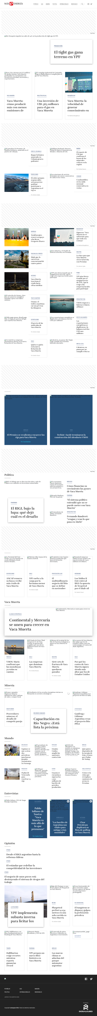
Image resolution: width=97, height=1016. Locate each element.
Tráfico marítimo (35, 298)
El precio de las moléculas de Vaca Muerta (37, 325)
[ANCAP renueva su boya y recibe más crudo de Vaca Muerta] (14, 563)
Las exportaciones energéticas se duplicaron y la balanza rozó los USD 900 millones (82, 327)
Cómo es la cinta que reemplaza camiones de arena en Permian (87, 778)
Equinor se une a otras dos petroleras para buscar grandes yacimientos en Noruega (26, 756)
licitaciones (14, 907)
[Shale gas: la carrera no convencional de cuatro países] (16, 259)
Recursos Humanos (39, 713)
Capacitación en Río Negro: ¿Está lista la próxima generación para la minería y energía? (48, 727)
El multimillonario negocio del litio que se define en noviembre (60, 583)
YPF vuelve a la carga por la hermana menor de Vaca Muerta (37, 582)
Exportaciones (35, 319)
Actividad (82, 817)
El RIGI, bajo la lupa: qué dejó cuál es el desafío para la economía (25, 514)
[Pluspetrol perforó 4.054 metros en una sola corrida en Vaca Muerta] (60, 893)
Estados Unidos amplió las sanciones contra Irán (56, 753)
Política (55, 4)
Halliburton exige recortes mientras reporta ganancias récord (13, 959)
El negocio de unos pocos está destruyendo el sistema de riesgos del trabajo (24, 879)
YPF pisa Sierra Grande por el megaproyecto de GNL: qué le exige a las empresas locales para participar (83, 282)
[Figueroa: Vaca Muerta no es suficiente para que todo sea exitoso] (62, 237)
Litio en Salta (78, 709)
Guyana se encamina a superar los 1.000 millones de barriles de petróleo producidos (56, 780)
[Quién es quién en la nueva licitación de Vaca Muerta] (16, 348)
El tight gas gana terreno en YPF (68, 54)
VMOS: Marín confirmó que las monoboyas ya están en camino (13, 666)
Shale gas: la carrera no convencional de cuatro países (37, 260)
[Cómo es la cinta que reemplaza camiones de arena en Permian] (72, 774)
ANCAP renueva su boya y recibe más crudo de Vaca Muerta (14, 582)
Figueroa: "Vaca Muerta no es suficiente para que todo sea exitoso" (82, 236)
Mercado (25, 430)
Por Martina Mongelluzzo (74, 115)
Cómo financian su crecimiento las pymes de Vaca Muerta (79, 489)
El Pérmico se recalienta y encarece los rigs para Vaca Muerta (26, 436)
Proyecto (8, 657)
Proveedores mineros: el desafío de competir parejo (14, 717)
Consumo (78, 176)
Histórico (33, 275)
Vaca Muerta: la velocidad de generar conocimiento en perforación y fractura (78, 109)
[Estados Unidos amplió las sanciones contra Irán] (42, 750)
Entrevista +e (59, 817)
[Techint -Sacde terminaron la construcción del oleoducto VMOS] (71, 411)
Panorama (14, 502)
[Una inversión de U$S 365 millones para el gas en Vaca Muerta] (48, 82)
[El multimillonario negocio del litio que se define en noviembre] (60, 563)
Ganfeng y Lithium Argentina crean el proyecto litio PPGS (82, 718)
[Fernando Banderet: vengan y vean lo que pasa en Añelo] (57, 517)
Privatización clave (57, 573)
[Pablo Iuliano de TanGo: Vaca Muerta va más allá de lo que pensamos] (16, 819)
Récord (54, 902)
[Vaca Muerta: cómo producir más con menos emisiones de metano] (18, 82)
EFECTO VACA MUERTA (81, 317)
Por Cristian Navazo (81, 169)
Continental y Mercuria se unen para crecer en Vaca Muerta (29, 625)
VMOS (71, 430)
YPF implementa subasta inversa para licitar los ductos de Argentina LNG (24, 921)
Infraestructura (80, 299)
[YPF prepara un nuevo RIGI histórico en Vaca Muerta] (37, 938)
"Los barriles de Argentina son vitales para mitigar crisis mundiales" (59, 827)
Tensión (8, 948)
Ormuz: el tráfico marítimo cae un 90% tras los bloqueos (38, 305)
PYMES (78, 272)
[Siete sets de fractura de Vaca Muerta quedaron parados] (60, 647)
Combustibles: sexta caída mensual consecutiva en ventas (82, 184)
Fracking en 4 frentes (36, 253)
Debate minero (10, 709)
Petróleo (35, 4)
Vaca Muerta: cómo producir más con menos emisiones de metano (17, 107)
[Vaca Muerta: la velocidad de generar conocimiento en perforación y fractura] (78, 82)
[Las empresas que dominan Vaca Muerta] (37, 647)
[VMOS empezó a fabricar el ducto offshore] (62, 304)
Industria (78, 252)
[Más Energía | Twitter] (91, 4)
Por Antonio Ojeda (35, 195)
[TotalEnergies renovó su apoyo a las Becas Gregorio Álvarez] (16, 237)
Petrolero (54, 744)
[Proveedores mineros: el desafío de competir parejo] (14, 699)
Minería (48, 4)
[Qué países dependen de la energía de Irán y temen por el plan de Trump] (72, 750)
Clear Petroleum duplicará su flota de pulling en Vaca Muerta (82, 827)
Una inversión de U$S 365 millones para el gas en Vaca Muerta (48, 105)
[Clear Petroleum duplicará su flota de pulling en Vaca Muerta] (83, 807)
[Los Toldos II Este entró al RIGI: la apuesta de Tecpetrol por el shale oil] (82, 563)
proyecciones (34, 174)
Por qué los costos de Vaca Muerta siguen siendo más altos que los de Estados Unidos (82, 668)
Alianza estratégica (15, 614)
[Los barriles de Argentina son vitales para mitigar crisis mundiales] (60, 807)
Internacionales (64, 4)
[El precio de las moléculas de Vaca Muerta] (16, 326)
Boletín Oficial (42, 95)
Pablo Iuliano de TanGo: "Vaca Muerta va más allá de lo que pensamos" (37, 819)
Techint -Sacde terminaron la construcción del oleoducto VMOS (71, 436)
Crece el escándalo (36, 151)
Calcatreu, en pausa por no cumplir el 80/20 (83, 349)
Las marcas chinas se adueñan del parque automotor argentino (58, 959)
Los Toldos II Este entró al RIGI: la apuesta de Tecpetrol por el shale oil (82, 583)
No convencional (79, 902)
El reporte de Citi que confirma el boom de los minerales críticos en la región (81, 158)
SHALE (30, 657)
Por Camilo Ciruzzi (35, 355)
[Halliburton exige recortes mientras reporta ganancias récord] (14, 938)
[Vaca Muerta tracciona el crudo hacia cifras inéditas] (16, 281)
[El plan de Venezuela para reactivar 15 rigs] (12, 774)
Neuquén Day (71, 95)
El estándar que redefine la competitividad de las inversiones (24, 867)
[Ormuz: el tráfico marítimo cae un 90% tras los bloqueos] (16, 304)
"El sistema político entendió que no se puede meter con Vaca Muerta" (78, 503)
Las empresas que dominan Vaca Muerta (35, 664)
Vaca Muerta (10, 95)
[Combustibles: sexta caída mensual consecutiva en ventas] (62, 183)
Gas (42, 4)
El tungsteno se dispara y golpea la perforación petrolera (82, 911)
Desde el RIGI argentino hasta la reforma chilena (23, 856)
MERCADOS (69, 481)
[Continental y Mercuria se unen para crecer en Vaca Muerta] (74, 622)
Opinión (8, 850)
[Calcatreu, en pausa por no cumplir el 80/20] (62, 348)
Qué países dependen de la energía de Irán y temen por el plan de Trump (87, 754)
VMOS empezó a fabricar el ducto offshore (83, 305)
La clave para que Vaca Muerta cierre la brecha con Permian (83, 259)
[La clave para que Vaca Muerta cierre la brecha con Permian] (62, 259)
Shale (30, 573)
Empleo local (80, 343)
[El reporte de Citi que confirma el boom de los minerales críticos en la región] (62, 157)
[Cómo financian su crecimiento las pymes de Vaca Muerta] (57, 486)
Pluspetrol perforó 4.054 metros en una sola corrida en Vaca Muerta (59, 912)
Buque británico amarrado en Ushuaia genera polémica (37, 158)
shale (32, 341)
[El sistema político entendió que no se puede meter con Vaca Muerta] (57, 500)
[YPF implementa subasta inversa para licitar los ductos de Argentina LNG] (25, 901)
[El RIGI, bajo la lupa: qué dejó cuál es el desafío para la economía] (25, 497)
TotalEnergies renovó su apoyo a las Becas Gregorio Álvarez (38, 238)
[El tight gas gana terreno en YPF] (48, 51)
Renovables (74, 4)
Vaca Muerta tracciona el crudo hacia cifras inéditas (36, 282)
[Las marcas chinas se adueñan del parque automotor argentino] (60, 938)
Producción (58, 46)
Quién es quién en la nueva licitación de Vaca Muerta (37, 348)
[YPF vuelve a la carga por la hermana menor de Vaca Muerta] (37, 563)
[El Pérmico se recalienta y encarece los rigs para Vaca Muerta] (25, 411)
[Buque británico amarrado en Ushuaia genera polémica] (16, 157)
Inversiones (78, 573)
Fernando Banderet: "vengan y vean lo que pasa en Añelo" (78, 519)
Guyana (53, 768)
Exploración (25, 744)
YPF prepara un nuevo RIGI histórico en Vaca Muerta (36, 957)
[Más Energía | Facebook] (88, 4)
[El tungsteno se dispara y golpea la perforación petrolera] (82, 893)
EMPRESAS (33, 231)
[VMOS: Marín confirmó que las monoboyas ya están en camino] (14, 647)
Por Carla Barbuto (26, 442)
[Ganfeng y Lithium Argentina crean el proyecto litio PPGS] (82, 699)
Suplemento (78, 936)
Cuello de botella (86, 768)
